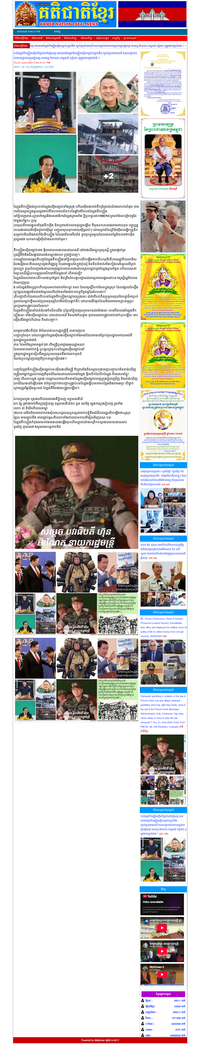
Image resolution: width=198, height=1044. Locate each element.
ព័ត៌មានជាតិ (37, 38)
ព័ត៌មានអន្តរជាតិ (53, 38)
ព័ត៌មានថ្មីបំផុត (21, 38)
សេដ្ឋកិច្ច (116, 38)
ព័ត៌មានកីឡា (86, 38)
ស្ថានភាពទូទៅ (130, 38)
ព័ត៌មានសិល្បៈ (70, 38)
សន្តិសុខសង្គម (102, 38)
